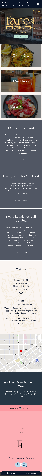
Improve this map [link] (36, 370)
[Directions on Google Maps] (21, 353)
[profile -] (34, 11)
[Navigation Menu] (39, 11)
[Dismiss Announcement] (37, 4)
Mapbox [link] (19, 370)
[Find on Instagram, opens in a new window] (19, 294)
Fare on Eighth (21, 444)
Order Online (30, 473)
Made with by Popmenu (16, 408)
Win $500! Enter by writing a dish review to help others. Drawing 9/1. (15, 4)
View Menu (10, 473)
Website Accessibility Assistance (21, 458)
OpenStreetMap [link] (27, 370)
